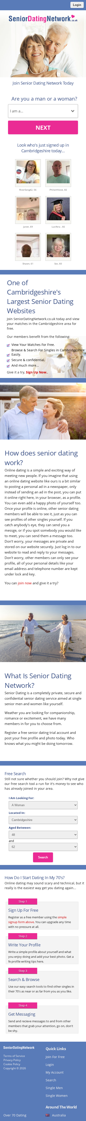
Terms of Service (14, 1056)
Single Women (57, 1095)
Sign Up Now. (36, 372)
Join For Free (55, 1057)
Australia (59, 1115)
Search (43, 857)
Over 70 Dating (14, 1115)
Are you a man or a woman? (44, 98)
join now (25, 583)
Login (77, 5)
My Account (55, 1072)
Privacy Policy (12, 1060)
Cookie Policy (11, 1064)
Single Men (54, 1088)
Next (43, 127)
